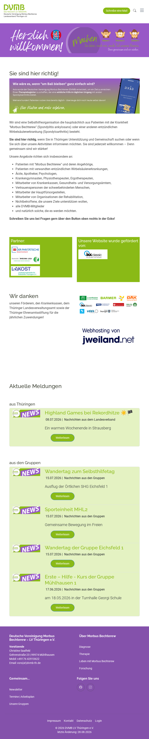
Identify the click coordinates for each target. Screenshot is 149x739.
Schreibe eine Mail (116, 10)
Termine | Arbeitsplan (21, 696)
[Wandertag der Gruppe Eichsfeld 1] (26, 548)
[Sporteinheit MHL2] (26, 510)
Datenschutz (84, 720)
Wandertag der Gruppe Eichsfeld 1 (84, 548)
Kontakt (69, 720)
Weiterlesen (62, 437)
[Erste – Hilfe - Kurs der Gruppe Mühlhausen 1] (26, 577)
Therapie (84, 654)
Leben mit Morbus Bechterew (96, 661)
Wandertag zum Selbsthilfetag (80, 471)
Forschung (85, 668)
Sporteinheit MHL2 (66, 509)
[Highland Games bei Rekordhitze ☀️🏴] (26, 413)
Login (98, 720)
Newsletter (15, 689)
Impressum (54, 720)
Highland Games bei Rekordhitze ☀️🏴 (89, 413)
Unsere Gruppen (19, 703)
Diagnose (84, 646)
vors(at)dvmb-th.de (29, 662)
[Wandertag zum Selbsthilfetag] (26, 472)
